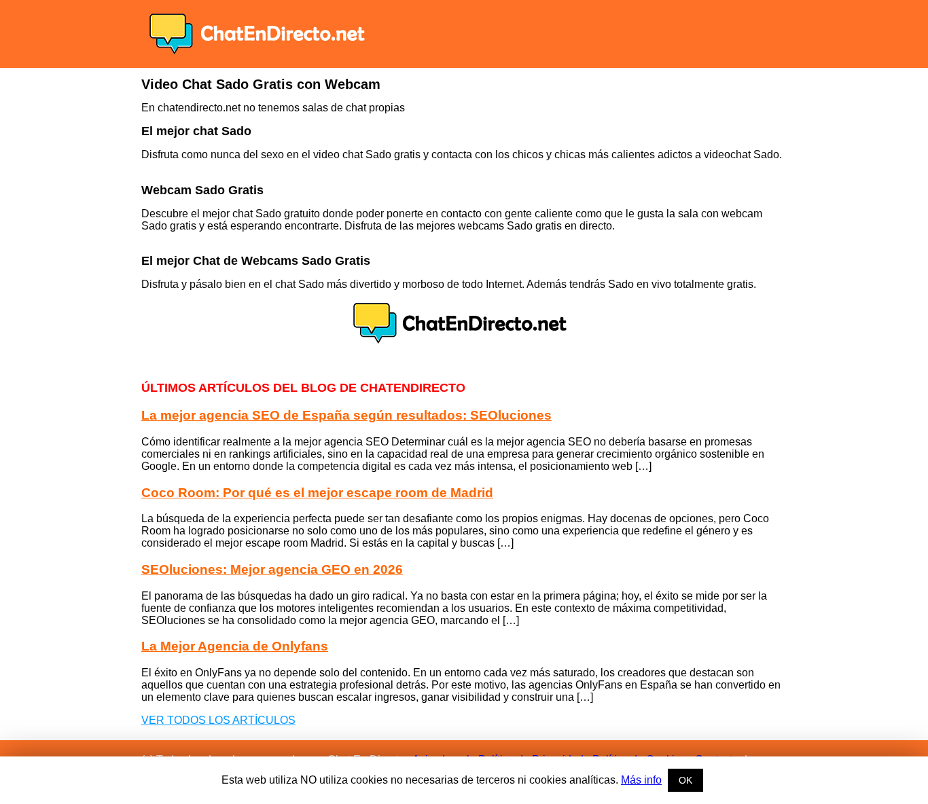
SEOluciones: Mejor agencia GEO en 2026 (272, 569)
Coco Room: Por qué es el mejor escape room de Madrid (317, 493)
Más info (641, 780)
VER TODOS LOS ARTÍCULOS (218, 720)
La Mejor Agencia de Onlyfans (234, 646)
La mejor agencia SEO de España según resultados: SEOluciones (346, 415)
